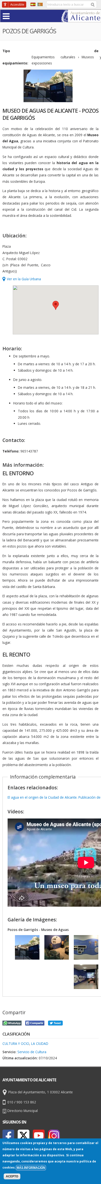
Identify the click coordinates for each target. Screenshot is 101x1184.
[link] (81, 19)
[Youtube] (39, 1135)
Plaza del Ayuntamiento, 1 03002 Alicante (40, 1092)
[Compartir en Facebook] (34, 1022)
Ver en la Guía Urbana (24, 279)
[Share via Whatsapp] (12, 1022)
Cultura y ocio (15, 1043)
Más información (31, 1167)
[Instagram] (54, 1135)
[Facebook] (8, 1135)
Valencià (40, 4)
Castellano (33, 4)
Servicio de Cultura (31, 1052)
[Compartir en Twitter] (55, 1022)
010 (10, 1102)
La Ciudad (39, 1043)
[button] (16, 15)
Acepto (12, 1176)
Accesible (17, 4)
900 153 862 (26, 1102)
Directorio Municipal (22, 1110)
